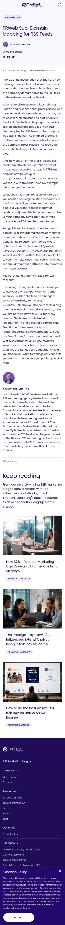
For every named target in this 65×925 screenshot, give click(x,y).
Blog (5, 70)
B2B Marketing (12, 17)
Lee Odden (26, 44)
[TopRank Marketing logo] (13, 749)
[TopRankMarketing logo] (32, 5)
